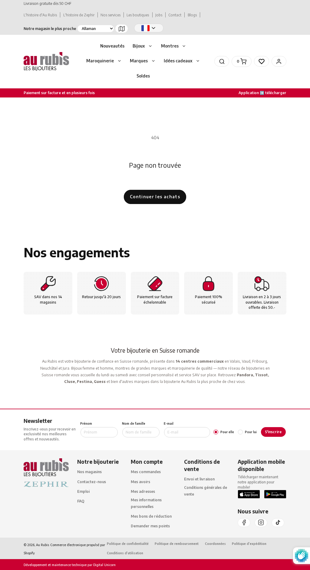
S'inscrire (273, 432)
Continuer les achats (155, 196)
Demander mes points (150, 526)
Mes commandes (146, 472)
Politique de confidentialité (128, 543)
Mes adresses (143, 491)
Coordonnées (215, 543)
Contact (174, 15)
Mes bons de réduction (151, 516)
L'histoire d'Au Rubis (40, 15)
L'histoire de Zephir (78, 15)
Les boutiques (138, 15)
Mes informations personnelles (146, 503)
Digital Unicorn (104, 565)
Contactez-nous (91, 481)
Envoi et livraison (199, 479)
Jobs (158, 15)
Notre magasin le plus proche (50, 28)
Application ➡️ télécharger (262, 93)
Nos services (110, 15)
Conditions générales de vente (205, 490)
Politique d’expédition (249, 543)
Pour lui (251, 432)
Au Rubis (42, 545)
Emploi (83, 491)
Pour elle (227, 432)
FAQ (80, 501)
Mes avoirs (140, 481)
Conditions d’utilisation (125, 553)
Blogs (192, 15)
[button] (143, 46)
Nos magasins (89, 472)
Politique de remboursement (177, 543)
